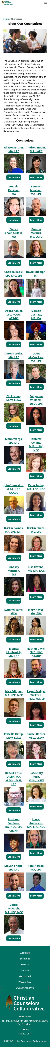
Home (6, 18)
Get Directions (25, 1024)
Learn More (14, 177)
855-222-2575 (25, 1033)
